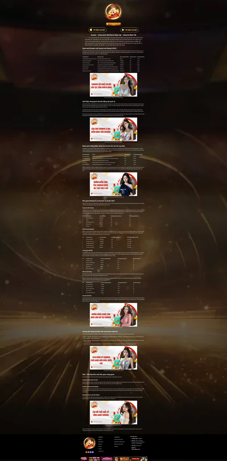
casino (106, 252)
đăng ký (114, 334)
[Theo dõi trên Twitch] (93, 452)
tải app (94, 338)
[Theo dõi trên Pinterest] (86, 452)
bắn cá (116, 274)
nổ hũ (87, 231)
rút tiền (110, 382)
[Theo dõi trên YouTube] (88, 452)
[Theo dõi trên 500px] (91, 452)
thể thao (107, 297)
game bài (114, 210)
